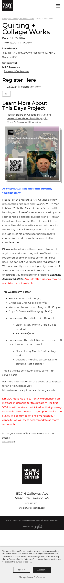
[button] (32, 153)
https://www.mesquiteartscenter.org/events (28, 390)
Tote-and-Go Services (26, 19)
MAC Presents (13, 19)
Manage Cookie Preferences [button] (32, 577)
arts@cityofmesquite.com (32, 507)
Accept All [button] (41, 569)
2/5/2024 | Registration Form (24, 86)
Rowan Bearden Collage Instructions (29, 114)
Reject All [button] (22, 569)
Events (4, 19)
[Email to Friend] (6, 93)
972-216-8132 (32, 503)
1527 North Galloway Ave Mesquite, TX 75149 (28, 52)
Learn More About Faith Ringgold (27, 118)
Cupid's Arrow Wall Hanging (24, 122)
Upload (52, 176)
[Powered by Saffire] (38, 526)
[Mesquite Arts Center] (7, 5)
